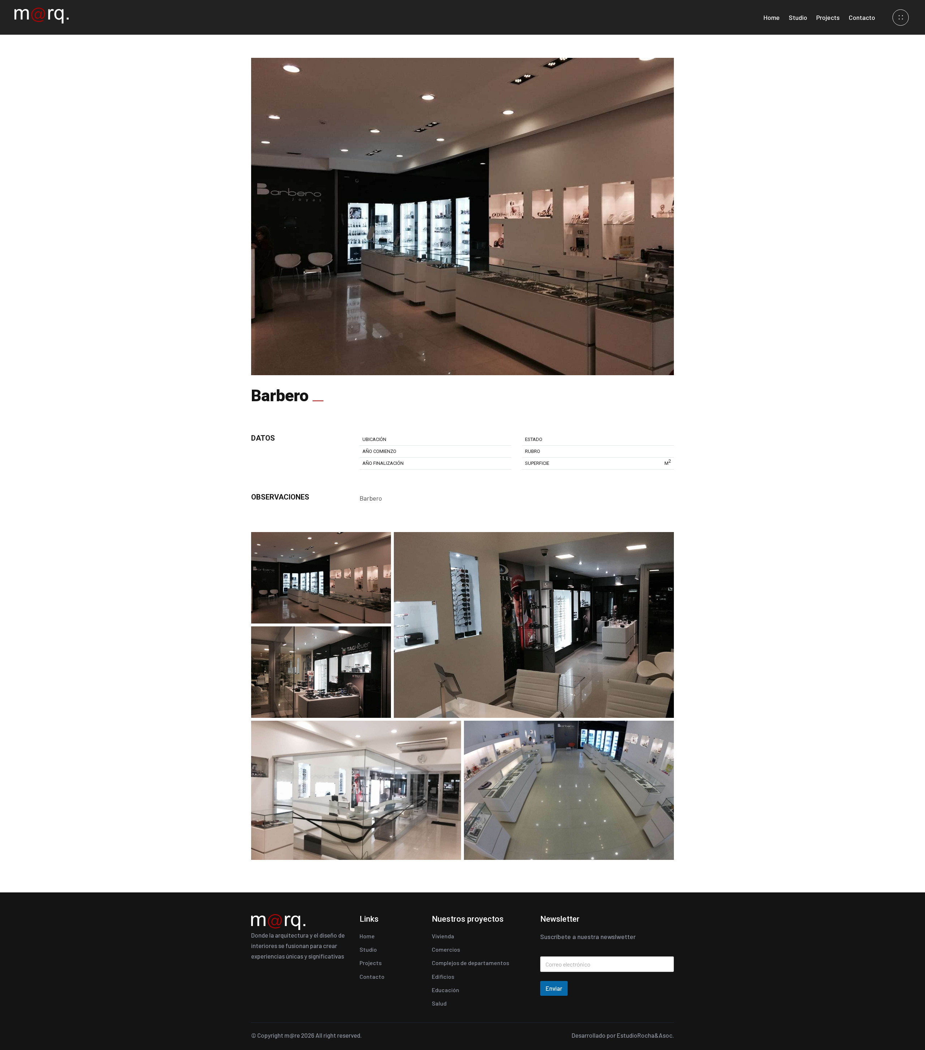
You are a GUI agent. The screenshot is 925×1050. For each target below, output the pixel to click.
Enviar (554, 988)
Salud (439, 1003)
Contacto (862, 17)
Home (771, 17)
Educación (445, 989)
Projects (828, 17)
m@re (292, 1035)
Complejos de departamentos (470, 962)
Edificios (443, 976)
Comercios (446, 949)
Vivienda (443, 936)
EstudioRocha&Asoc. (645, 1035)
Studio (798, 17)
